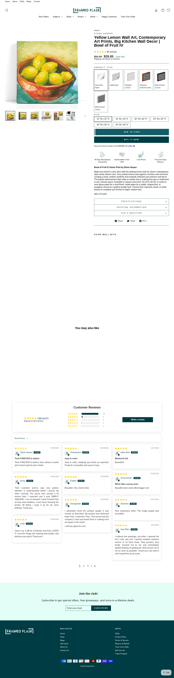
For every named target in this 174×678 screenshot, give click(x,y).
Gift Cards (64, 644)
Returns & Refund (122, 644)
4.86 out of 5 (43, 418)
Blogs (29, 1)
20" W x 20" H (140, 119)
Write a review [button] (137, 420)
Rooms (81, 17)
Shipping (97, 59)
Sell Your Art (120, 650)
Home (7, 1)
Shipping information (131, 207)
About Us (64, 647)
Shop (62, 637)
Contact (37, 1)
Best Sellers (44, 17)
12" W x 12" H (103, 119)
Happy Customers (109, 17)
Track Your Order (128, 17)
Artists (93, 17)
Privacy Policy (120, 637)
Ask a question (131, 213)
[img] (21, 448)
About (14, 1)
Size (97, 115)
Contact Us (64, 650)
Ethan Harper (103, 34)
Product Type (103, 67)
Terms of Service (122, 640)
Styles (69, 17)
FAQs (22, 1)
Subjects (57, 17)
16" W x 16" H (122, 119)
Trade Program (121, 654)
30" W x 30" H (103, 125)
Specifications (131, 201)
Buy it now (131, 140)
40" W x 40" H (122, 125)
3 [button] (87, 566)
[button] (100, 52)
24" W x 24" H (159, 119)
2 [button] (83, 566)
